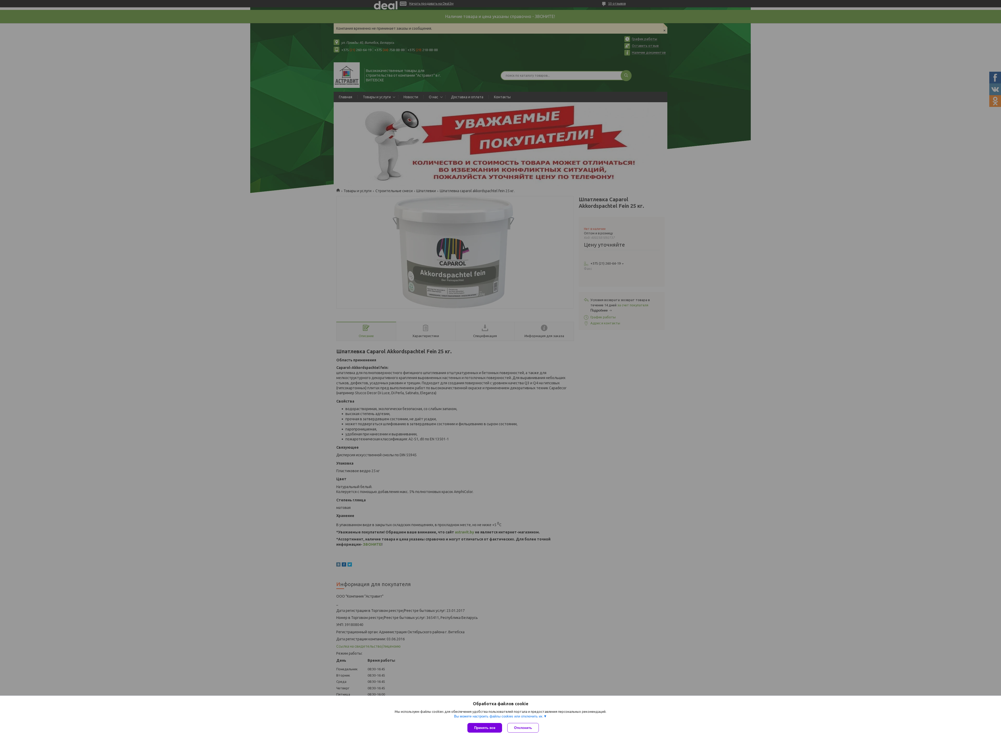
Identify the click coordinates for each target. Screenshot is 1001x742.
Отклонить (523, 728)
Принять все (484, 728)
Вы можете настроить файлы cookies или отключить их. (499, 716)
